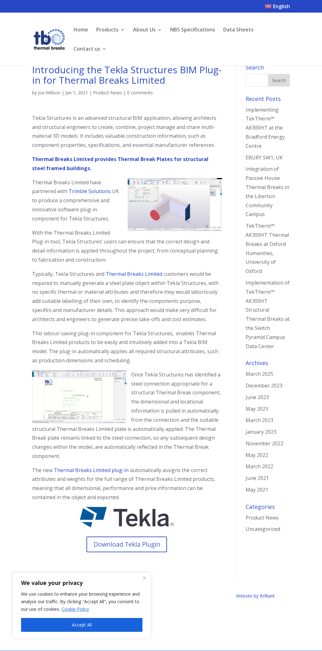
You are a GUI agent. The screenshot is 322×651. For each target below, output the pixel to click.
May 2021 (257, 489)
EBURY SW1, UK (264, 157)
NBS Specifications (192, 30)
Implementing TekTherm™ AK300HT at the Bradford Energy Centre (265, 127)
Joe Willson (49, 93)
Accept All (82, 625)
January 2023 (261, 431)
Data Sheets (238, 30)
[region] (82, 605)
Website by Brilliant (255, 596)
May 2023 (257, 408)
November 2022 (264, 443)
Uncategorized (263, 529)
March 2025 (259, 373)
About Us (144, 30)
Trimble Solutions (90, 191)
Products (107, 30)
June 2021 (257, 478)
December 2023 (264, 385)
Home (81, 30)
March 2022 (259, 466)
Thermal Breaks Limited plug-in (91, 470)
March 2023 (259, 420)
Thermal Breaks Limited (134, 273)
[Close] (144, 577)
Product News (107, 93)
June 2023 (257, 397)
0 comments (140, 93)
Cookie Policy (75, 609)
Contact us (87, 49)
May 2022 (257, 455)
